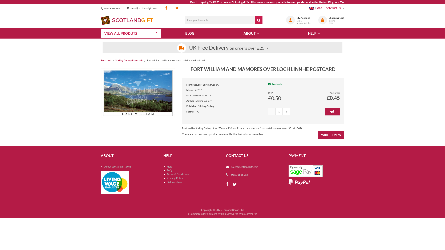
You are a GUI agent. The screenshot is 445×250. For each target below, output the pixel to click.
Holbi (224, 213)
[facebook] (167, 8)
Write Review (331, 134)
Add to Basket (332, 111)
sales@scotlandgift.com (144, 8)
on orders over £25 (226, 48)
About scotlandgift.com (117, 166)
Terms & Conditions (178, 174)
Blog (189, 33)
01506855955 (112, 8)
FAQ (169, 170)
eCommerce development (202, 213)
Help (169, 166)
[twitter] (177, 8)
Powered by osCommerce (242, 213)
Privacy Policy (175, 178)
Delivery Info (174, 182)
